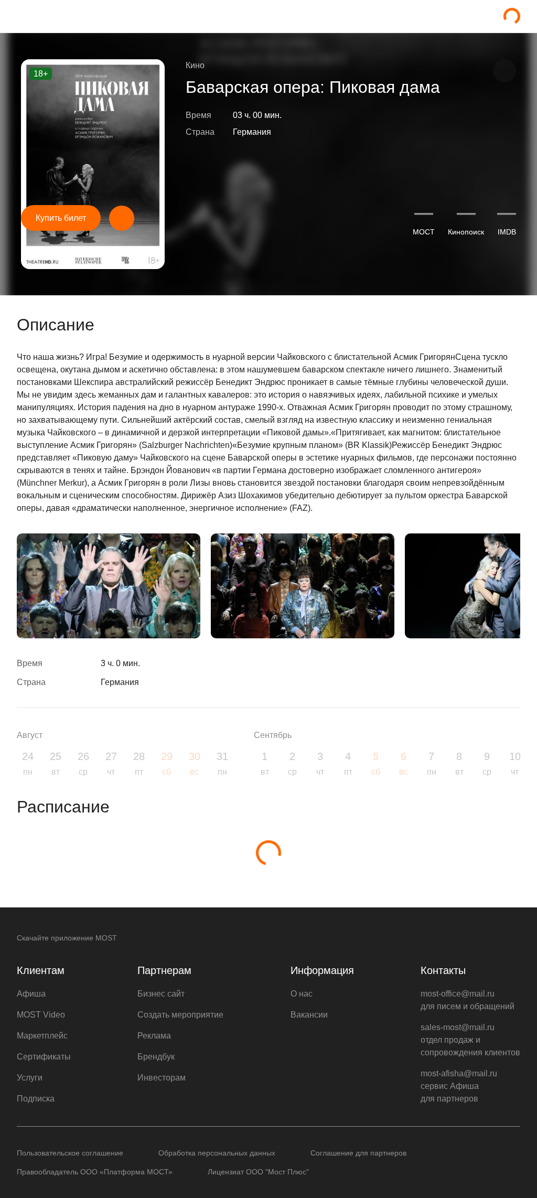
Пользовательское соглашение (70, 1153)
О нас (302, 993)
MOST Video (41, 1014)
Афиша (31, 993)
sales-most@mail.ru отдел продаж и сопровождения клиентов (470, 1040)
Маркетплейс (42, 1035)
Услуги (29, 1077)
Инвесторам (161, 1077)
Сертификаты (44, 1056)
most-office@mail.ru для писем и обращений (467, 1000)
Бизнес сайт (161, 993)
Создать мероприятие (180, 1014)
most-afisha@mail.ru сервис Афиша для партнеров (459, 1086)
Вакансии (309, 1014)
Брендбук (156, 1056)
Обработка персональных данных (216, 1153)
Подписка (36, 1098)
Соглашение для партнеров (358, 1153)
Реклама (154, 1035)
